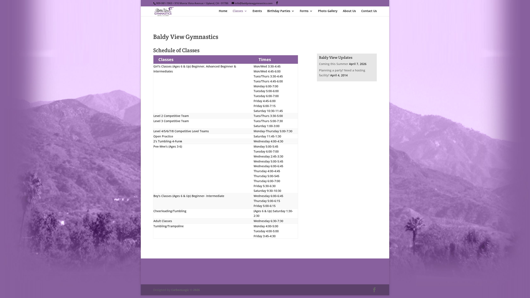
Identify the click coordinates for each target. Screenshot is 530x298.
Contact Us (369, 11)
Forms (304, 11)
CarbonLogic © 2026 (185, 290)
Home (223, 11)
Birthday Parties (278, 11)
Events (257, 11)
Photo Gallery (327, 11)
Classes (238, 11)
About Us (349, 11)
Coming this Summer (333, 64)
